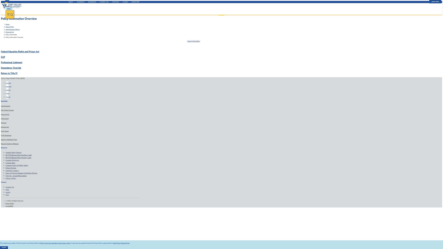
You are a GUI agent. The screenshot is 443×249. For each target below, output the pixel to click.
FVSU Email (5, 119)
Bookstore (135, 2)
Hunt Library (5, 131)
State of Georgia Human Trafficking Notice (21, 173)
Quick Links (435, 1)
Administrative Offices (13, 30)
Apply (8, 192)
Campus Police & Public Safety (17, 165)
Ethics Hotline (11, 168)
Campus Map (10, 163)
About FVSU (10, 27)
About (71, 2)
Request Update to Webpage (10, 144)
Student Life (104, 2)
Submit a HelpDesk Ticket (9, 140)
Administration (5, 106)
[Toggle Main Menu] (10, 14)
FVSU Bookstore (6, 135)
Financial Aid (10, 32)
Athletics (115, 2)
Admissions (92, 2)
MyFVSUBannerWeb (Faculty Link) (18, 158)
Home (7, 24)
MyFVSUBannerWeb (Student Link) (19, 155)
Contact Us (10, 187)
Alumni (125, 2)
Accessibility (9, 206)
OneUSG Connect (12, 170)
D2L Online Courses (7, 110)
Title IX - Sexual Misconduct (16, 176)
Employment (5, 127)
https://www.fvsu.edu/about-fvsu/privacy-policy (55, 243)
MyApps (3, 123)
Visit (7, 189)
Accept (4, 247)
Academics (80, 2)
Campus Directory (12, 160)
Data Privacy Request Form (121, 243)
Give (7, 195)
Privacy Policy (11, 178)
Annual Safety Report (14, 152)
